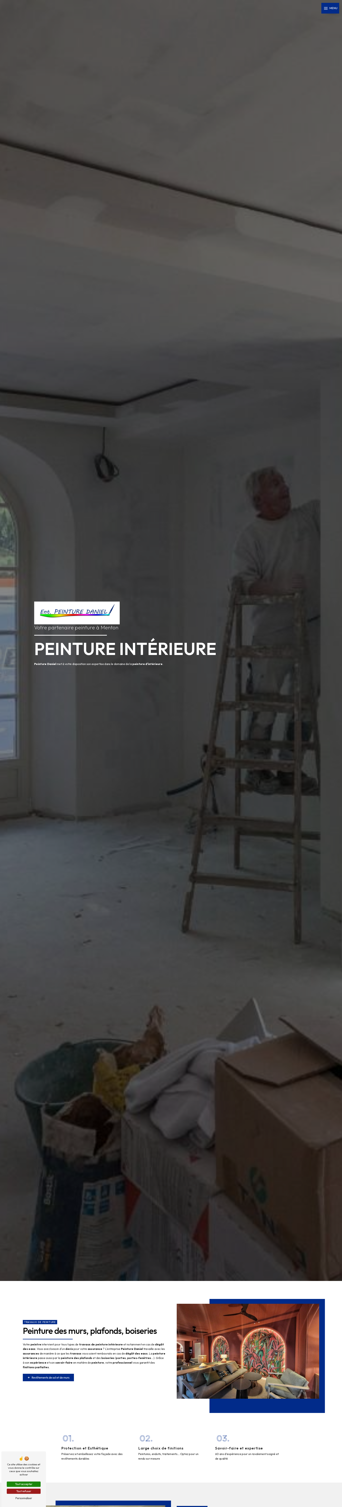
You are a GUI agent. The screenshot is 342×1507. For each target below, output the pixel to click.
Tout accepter (23, 1484)
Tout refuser (23, 1491)
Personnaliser (23, 1498)
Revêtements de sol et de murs (50, 1377)
